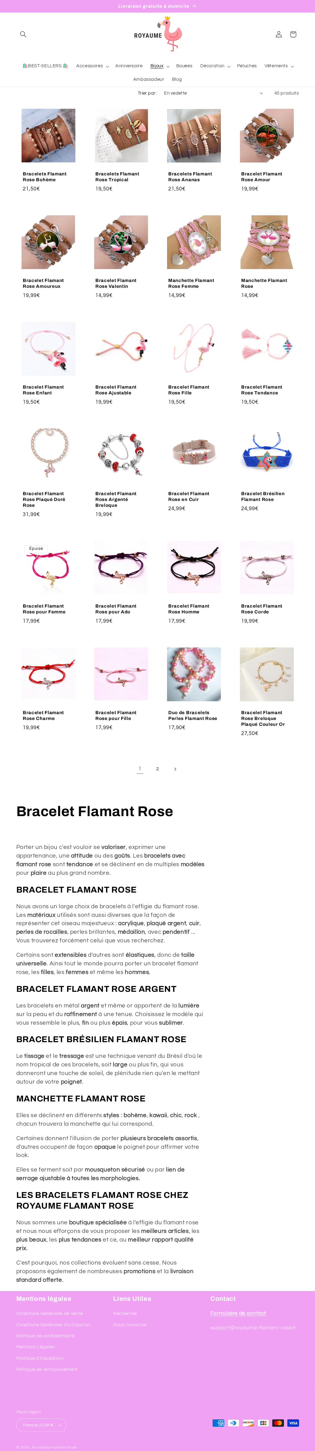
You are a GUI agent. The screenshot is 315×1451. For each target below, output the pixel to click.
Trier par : (148, 93)
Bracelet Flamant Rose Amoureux (43, 283)
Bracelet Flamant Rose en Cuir (188, 496)
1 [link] (140, 769)
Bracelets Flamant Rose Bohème (45, 177)
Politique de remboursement (47, 1369)
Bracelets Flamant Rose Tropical (117, 177)
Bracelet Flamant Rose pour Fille (116, 715)
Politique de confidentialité (45, 1336)
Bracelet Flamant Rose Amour (261, 177)
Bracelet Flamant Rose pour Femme (44, 609)
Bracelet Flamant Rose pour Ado (116, 609)
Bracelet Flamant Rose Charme (43, 715)
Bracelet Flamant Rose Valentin (116, 283)
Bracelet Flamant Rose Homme (188, 609)
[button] (23, 34)
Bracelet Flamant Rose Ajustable (116, 390)
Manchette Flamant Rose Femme (191, 283)
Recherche (125, 1313)
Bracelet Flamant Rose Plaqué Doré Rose (44, 499)
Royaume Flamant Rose (54, 1447)
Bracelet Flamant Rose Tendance (261, 390)
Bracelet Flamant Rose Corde (261, 609)
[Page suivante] (175, 769)
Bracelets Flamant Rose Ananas (190, 177)
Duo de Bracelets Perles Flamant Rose (192, 715)
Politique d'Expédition (40, 1358)
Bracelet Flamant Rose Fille (188, 390)
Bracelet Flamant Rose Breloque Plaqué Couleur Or (263, 718)
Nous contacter (130, 1325)
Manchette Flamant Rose (264, 283)
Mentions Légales (35, 1347)
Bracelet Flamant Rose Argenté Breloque (116, 499)
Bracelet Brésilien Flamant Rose (263, 496)
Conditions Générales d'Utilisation (53, 1325)
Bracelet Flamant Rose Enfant (43, 390)
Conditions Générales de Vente (49, 1313)
